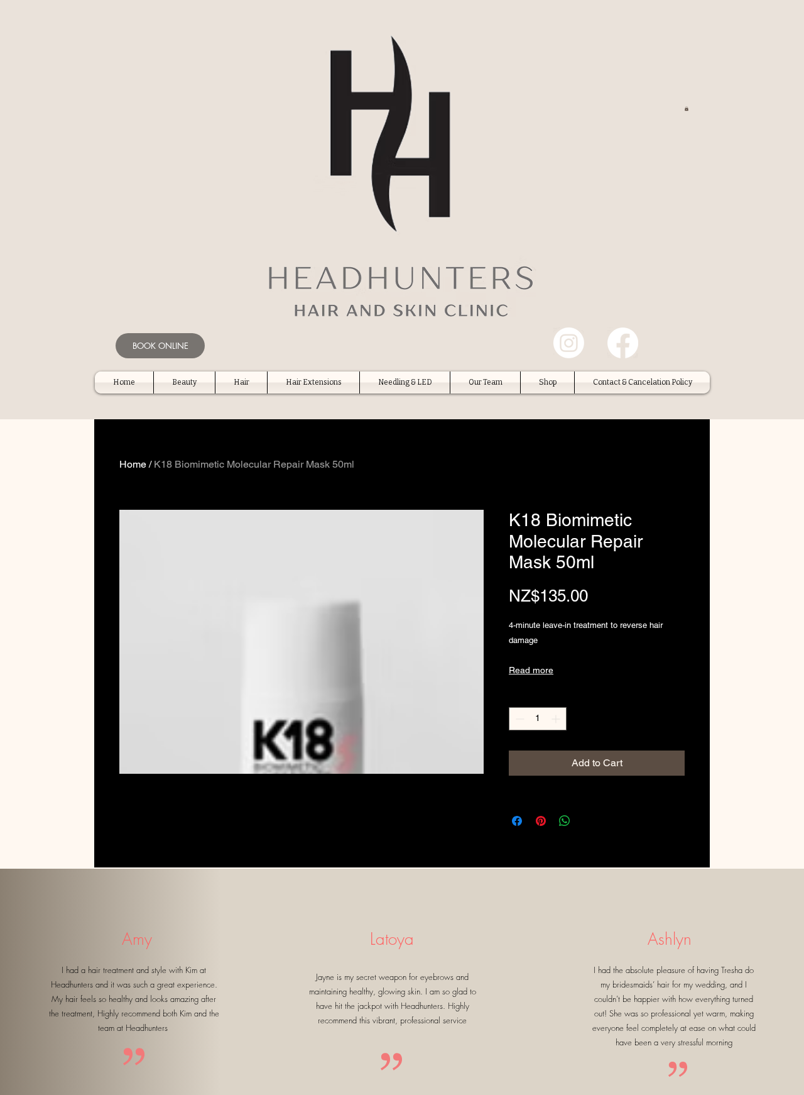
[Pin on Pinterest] (540, 820)
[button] (686, 108)
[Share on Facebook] (516, 820)
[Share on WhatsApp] (564, 820)
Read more (531, 670)
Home (132, 464)
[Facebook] (622, 342)
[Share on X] (588, 820)
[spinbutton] (537, 719)
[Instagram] (568, 342)
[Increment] (557, 719)
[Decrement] (518, 719)
